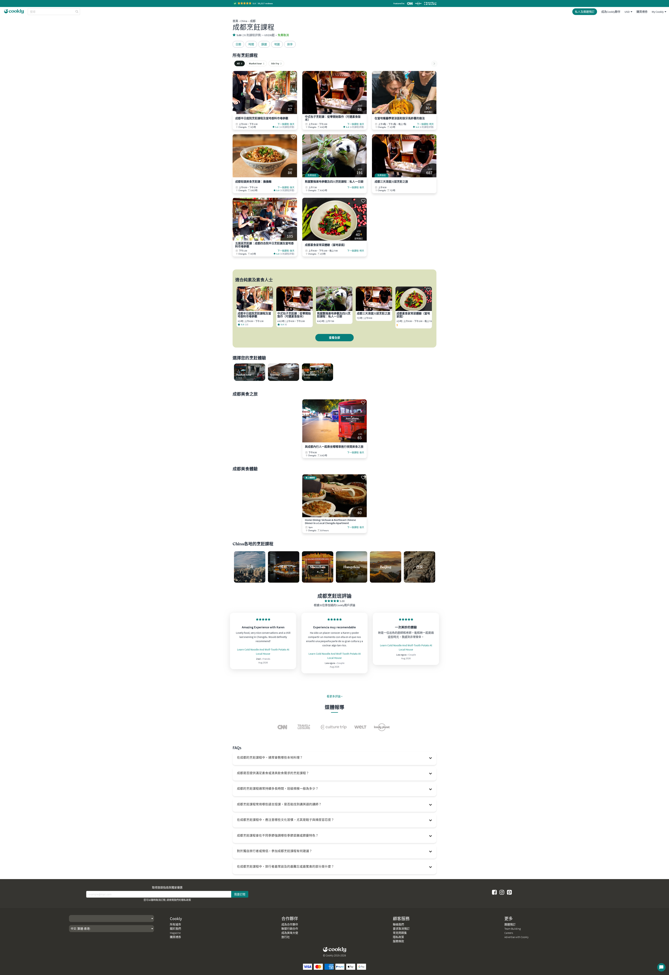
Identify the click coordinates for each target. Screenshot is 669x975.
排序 (290, 44)
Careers (508, 933)
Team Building (512, 928)
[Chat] (661, 967)
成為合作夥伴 (289, 924)
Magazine (175, 933)
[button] (253, 3)
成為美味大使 (289, 933)
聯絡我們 (398, 924)
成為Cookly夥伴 (610, 11)
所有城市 (175, 924)
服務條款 (398, 941)
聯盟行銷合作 (289, 928)
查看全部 (334, 337)
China (243, 21)
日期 (238, 44)
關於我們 (175, 928)
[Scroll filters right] (434, 64)
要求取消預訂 (401, 928)
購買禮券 (642, 11)
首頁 (235, 21)
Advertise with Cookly (516, 937)
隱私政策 (186, 899)
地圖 (277, 44)
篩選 (264, 44)
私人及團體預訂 (584, 11)
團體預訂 (510, 924)
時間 (251, 44)
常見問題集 (400, 933)
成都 (253, 21)
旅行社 (285, 937)
